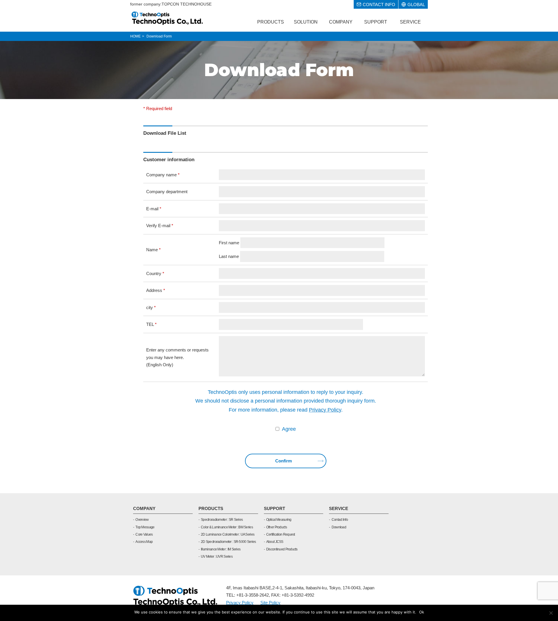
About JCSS (274, 542)
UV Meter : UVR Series (217, 556)
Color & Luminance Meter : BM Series (227, 527)
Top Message (144, 527)
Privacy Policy (325, 410)
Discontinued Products (282, 549)
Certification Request (280, 534)
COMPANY (144, 508)
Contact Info (340, 520)
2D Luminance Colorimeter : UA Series (227, 534)
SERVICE (338, 508)
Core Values (144, 534)
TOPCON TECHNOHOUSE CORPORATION (167, 18)
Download (339, 527)
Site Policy (270, 602)
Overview (142, 520)
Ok (421, 612)
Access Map (144, 542)
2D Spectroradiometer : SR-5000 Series (228, 542)
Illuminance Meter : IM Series (220, 549)
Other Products (276, 527)
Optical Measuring (278, 520)
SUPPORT (274, 508)
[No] (551, 613)
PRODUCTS (210, 508)
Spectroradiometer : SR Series (222, 520)
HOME (135, 36)
